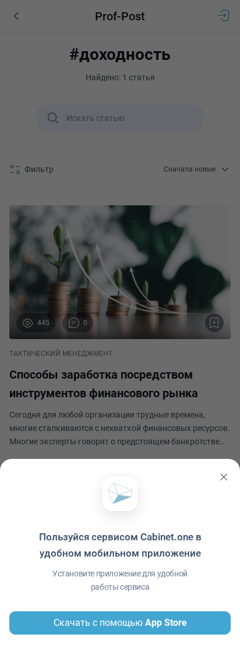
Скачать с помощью (120, 622)
